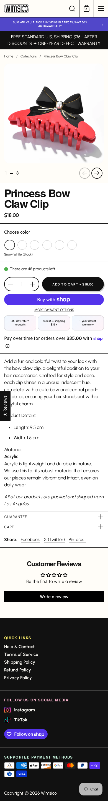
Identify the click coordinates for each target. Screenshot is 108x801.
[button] (72, 8)
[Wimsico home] (32, 8)
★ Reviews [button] (5, 405)
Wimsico (49, 793)
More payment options (54, 310)
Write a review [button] (54, 596)
